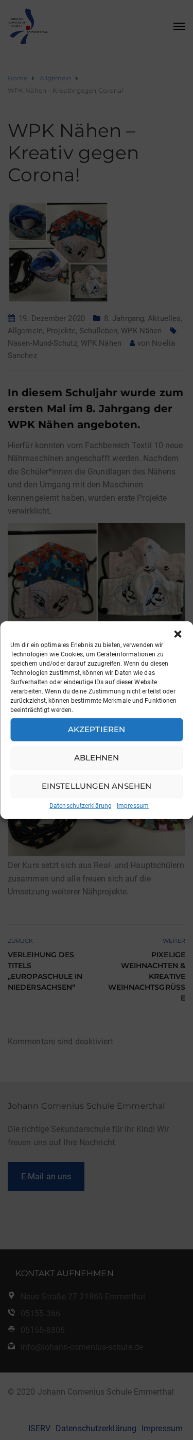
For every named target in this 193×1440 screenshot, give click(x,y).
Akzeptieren (96, 729)
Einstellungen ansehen (96, 786)
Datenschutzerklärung (80, 805)
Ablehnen (96, 758)
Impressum (133, 805)
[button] (177, 634)
